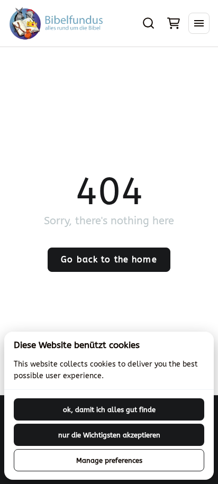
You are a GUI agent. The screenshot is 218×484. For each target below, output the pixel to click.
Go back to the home (109, 259)
